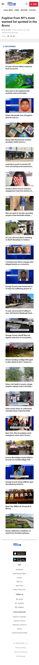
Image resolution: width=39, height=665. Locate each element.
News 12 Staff (6, 30)
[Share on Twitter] (11, 36)
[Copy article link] (14, 36)
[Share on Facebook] (8, 36)
